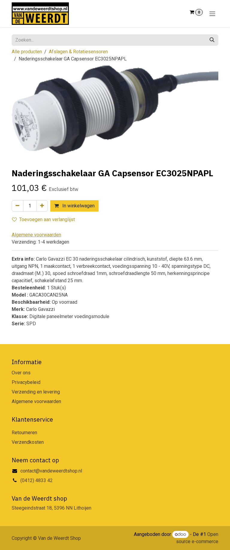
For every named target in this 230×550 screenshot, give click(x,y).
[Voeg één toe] (42, 206)
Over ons (21, 373)
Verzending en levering (36, 392)
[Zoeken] (212, 40)
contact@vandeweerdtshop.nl (51, 471)
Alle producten (27, 51)
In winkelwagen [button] (78, 206)
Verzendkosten (28, 442)
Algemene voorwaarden (36, 401)
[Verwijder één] (17, 206)
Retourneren (24, 432)
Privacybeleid (26, 382)
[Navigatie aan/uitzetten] (212, 13)
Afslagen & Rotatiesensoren (78, 51)
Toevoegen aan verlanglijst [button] (47, 219)
